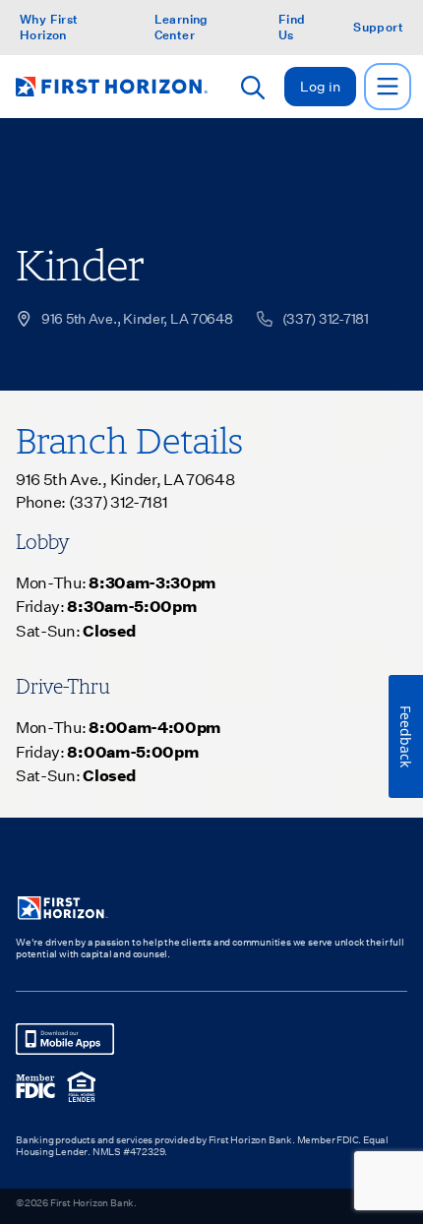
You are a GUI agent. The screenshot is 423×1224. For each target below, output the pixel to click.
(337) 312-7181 (118, 501)
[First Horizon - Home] (112, 86)
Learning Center (181, 27)
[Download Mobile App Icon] (65, 1039)
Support (378, 27)
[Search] (252, 87)
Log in (320, 86)
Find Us (292, 27)
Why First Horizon (49, 27)
